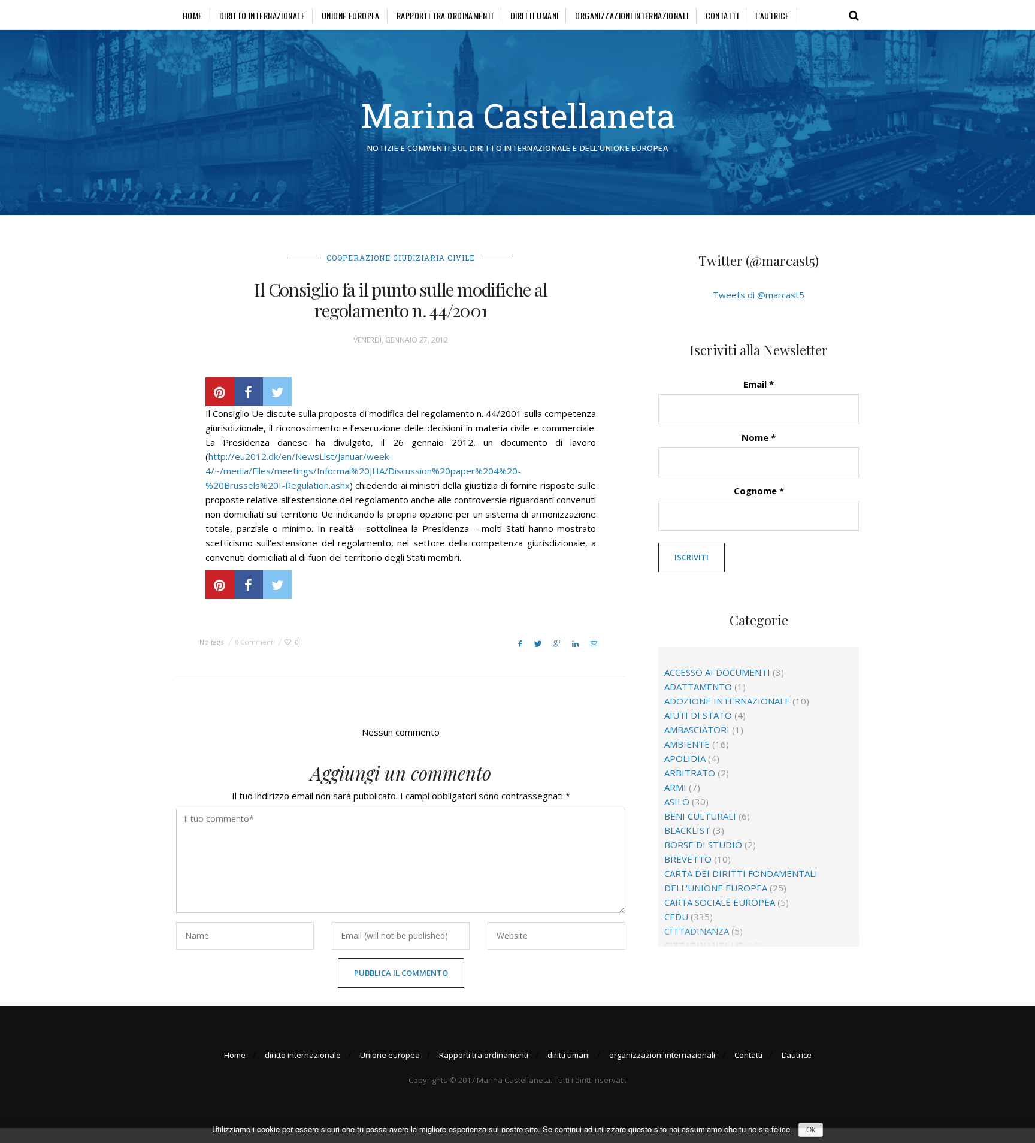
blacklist (687, 830)
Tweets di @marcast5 (758, 295)
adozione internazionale (727, 701)
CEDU (676, 917)
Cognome (759, 491)
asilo (676, 802)
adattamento (698, 687)
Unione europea (351, 15)
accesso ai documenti (717, 672)
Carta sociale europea (719, 902)
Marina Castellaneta (518, 115)
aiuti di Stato (698, 715)
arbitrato (689, 773)
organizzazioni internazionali (631, 15)
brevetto (688, 859)
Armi (675, 787)
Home (192, 15)
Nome (759, 437)
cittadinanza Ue (703, 945)
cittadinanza (696, 931)
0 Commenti (255, 641)
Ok (810, 1130)
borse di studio (703, 845)
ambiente (687, 744)
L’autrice (772, 15)
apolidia (685, 758)
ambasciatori (697, 730)
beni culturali (700, 816)
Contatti (722, 15)
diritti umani (534, 15)
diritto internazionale (262, 15)
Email (758, 384)
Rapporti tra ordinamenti (445, 15)
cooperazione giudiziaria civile (400, 257)
